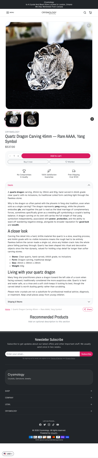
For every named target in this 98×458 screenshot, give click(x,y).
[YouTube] (58, 424)
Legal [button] (7, 404)
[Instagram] (49, 424)
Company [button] (9, 397)
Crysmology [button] (11, 411)
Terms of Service (56, 358)
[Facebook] (40, 424)
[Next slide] (92, 119)
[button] (10, 13)
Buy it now (28, 162)
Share (89, 309)
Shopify (54, 433)
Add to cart (55, 156)
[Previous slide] (6, 327)
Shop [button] (7, 391)
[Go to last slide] (6, 119)
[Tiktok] (53, 424)
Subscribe (86, 354)
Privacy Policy (70, 358)
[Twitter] (44, 424)
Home (7, 309)
